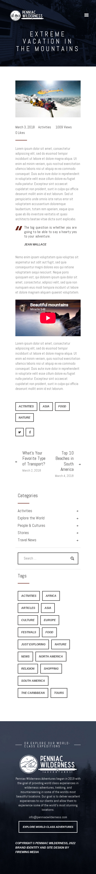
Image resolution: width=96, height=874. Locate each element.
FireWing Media (27, 851)
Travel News (27, 540)
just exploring (33, 644)
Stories (23, 532)
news (25, 656)
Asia (46, 406)
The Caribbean (33, 692)
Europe (50, 620)
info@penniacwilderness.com (48, 817)
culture (27, 620)
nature (24, 417)
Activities (44, 127)
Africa (51, 595)
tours (59, 692)
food (62, 406)
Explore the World (31, 518)
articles (28, 607)
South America (33, 680)
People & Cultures (31, 525)
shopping (51, 668)
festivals (28, 632)
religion (27, 668)
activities (26, 406)
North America (51, 656)
